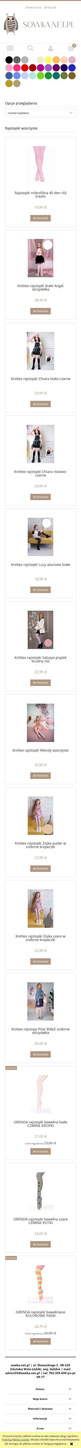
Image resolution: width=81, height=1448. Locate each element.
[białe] (33, 60)
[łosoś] (64, 60)
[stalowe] (17, 60)
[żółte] (48, 60)
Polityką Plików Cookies (15, 1439)
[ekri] (40, 60)
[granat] (64, 67)
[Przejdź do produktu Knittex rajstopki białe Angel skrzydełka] (40, 258)
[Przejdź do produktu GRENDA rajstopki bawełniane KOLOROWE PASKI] (40, 1284)
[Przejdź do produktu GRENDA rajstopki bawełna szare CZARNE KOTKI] (40, 1191)
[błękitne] (25, 75)
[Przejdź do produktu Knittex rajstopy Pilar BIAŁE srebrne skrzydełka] (40, 1001)
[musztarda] (9, 83)
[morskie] (56, 75)
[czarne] (9, 60)
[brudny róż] (72, 60)
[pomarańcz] (56, 60)
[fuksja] (40, 67)
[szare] (25, 60)
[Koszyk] (71, 48)
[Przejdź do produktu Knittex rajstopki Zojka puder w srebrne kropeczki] (40, 816)
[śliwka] (56, 67)
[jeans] (9, 75)
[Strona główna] (40, 24)
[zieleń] (48, 75)
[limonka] (40, 75)
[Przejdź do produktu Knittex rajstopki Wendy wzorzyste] (40, 723)
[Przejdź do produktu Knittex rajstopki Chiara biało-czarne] (40, 351)
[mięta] (33, 75)
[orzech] (72, 75)
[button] (10, 48)
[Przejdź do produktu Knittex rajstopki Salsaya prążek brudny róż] (40, 630)
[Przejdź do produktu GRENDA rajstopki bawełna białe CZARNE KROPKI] (40, 1094)
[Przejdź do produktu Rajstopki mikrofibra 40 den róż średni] (40, 165)
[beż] (17, 83)
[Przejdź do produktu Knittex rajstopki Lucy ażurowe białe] (40, 537)
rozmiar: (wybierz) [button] (18, 113)
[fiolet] (48, 67)
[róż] (9, 67)
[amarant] (17, 67)
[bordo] (33, 67)
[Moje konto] (50, 48)
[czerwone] (25, 67)
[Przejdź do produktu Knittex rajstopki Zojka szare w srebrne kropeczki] (40, 908)
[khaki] (64, 75)
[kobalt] (72, 67)
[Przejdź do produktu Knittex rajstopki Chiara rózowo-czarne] (40, 444)
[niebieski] (17, 75)
